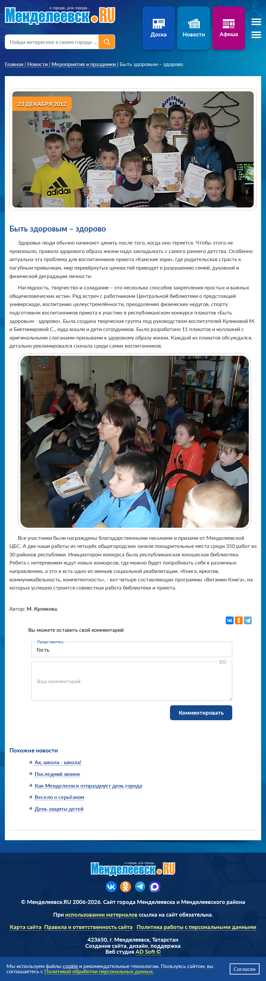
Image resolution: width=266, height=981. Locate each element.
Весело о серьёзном (59, 797)
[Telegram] (248, 620)
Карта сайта (26, 926)
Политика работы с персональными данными (196, 926)
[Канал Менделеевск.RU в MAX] (154, 886)
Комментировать (201, 712)
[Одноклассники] (239, 620)
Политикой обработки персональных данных (98, 971)
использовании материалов (101, 914)
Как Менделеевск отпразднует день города (88, 785)
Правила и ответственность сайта (88, 926)
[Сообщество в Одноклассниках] (125, 886)
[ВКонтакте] (230, 620)
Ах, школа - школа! (58, 762)
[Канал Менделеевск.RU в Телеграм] (140, 887)
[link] (15, 64)
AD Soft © (148, 951)
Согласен (245, 969)
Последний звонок (57, 774)
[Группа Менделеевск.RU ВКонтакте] (111, 886)
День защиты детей (59, 808)
